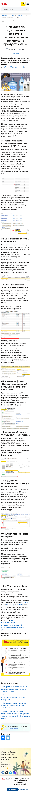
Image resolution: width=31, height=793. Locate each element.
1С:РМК (5, 67)
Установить (12, 789)
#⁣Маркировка (15, 53)
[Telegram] (8, 737)
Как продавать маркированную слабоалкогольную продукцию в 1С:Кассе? (13, 705)
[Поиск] (26, 9)
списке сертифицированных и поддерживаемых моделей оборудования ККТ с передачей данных (12, 625)
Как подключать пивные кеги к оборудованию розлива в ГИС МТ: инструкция (13, 697)
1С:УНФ (21, 67)
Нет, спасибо (24, 789)
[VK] (2, 772)
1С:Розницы (10, 605)
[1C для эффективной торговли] (10, 4)
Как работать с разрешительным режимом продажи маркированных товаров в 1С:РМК (14, 689)
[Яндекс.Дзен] (6, 772)
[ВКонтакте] (3, 737)
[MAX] (14, 772)
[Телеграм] (10, 772)
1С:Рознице (13, 67)
